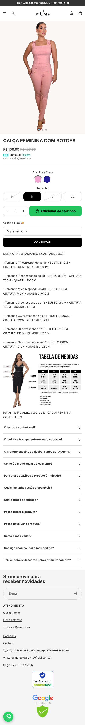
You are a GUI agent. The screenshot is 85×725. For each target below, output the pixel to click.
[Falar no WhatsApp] (8, 717)
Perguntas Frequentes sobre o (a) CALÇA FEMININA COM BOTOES (37, 415)
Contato (8, 643)
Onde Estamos (12, 620)
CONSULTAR (42, 242)
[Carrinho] (80, 13)
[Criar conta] (76, 593)
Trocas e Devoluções (16, 627)
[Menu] (4, 13)
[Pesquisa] (13, 13)
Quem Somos (11, 613)
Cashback (9, 636)
